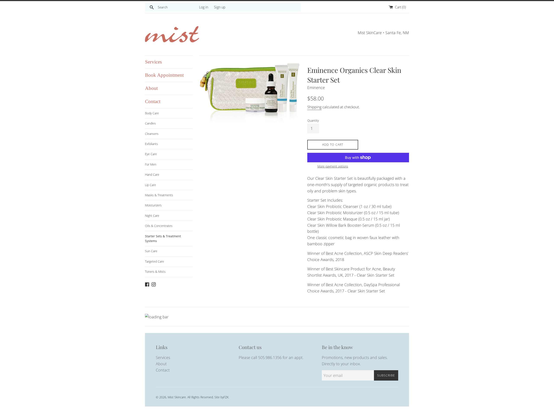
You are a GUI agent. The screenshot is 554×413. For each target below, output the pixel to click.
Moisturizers (153, 205)
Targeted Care (154, 261)
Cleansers (151, 134)
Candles (150, 123)
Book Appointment (164, 75)
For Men (150, 164)
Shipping (314, 106)
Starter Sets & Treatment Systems (163, 238)
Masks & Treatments (159, 195)
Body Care (152, 113)
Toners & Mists (155, 271)
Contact (152, 101)
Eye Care (151, 154)
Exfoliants (151, 144)
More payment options (332, 166)
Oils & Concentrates (158, 226)
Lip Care (150, 185)
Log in (203, 7)
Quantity (313, 120)
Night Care (152, 216)
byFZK (225, 397)
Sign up (219, 7)
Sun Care (151, 251)
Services (153, 62)
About (151, 88)
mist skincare (177, 397)
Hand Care (152, 174)
